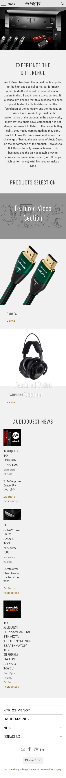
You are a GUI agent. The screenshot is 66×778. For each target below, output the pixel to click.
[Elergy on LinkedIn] (42, 749)
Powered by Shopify (51, 769)
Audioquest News (33, 421)
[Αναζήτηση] (62, 3)
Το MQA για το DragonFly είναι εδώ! (11, 458)
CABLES (12, 313)
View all (11, 321)
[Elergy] (33, 3)
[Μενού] (2, 3)
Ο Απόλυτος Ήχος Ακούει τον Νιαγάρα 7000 (11, 538)
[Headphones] (33, 357)
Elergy (16, 769)
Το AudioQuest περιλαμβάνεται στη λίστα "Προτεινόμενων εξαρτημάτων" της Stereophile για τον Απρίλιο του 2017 (17, 645)
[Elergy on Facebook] (29, 749)
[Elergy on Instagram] (36, 749)
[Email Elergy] (23, 749)
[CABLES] (33, 272)
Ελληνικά (30, 760)
